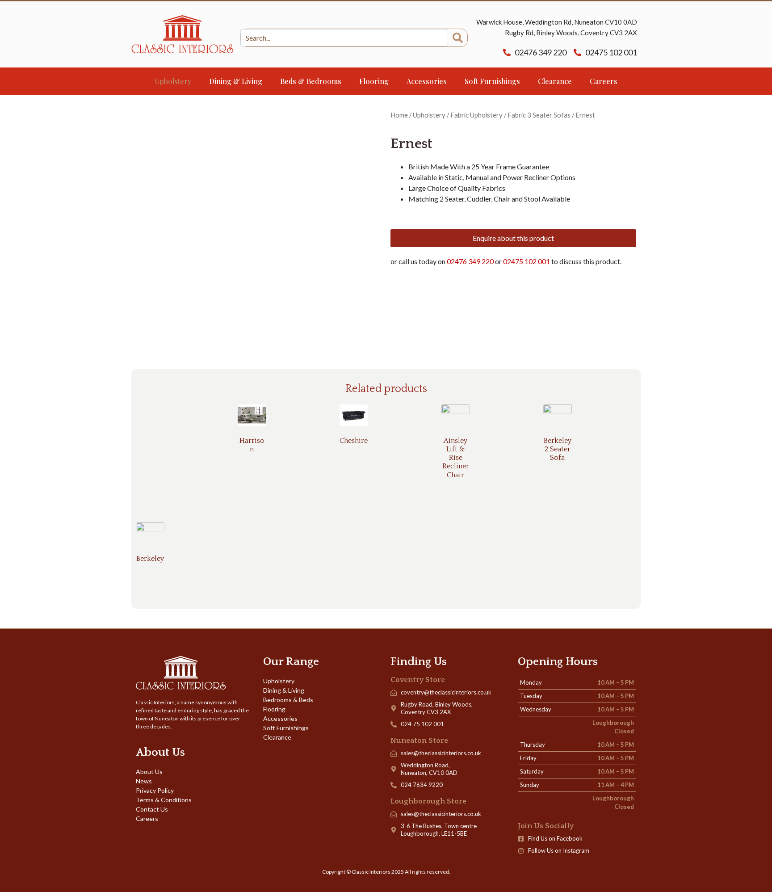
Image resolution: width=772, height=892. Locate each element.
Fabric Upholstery (476, 115)
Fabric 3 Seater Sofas (539, 115)
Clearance (555, 81)
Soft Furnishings (492, 81)
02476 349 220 (470, 261)
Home (399, 115)
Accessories (427, 81)
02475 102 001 (527, 261)
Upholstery (173, 81)
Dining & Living (235, 81)
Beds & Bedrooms (310, 81)
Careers (603, 81)
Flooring (374, 81)
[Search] (457, 37)
